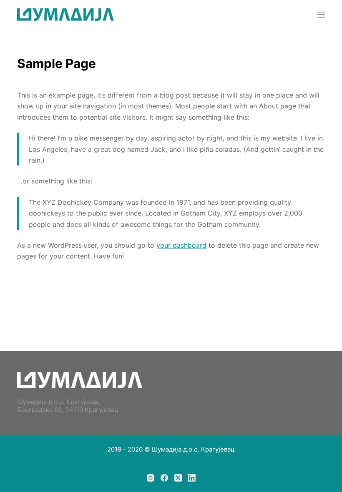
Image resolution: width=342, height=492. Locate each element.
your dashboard (181, 245)
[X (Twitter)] (178, 478)
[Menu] (321, 14)
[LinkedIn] (192, 478)
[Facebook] (164, 478)
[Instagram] (150, 478)
